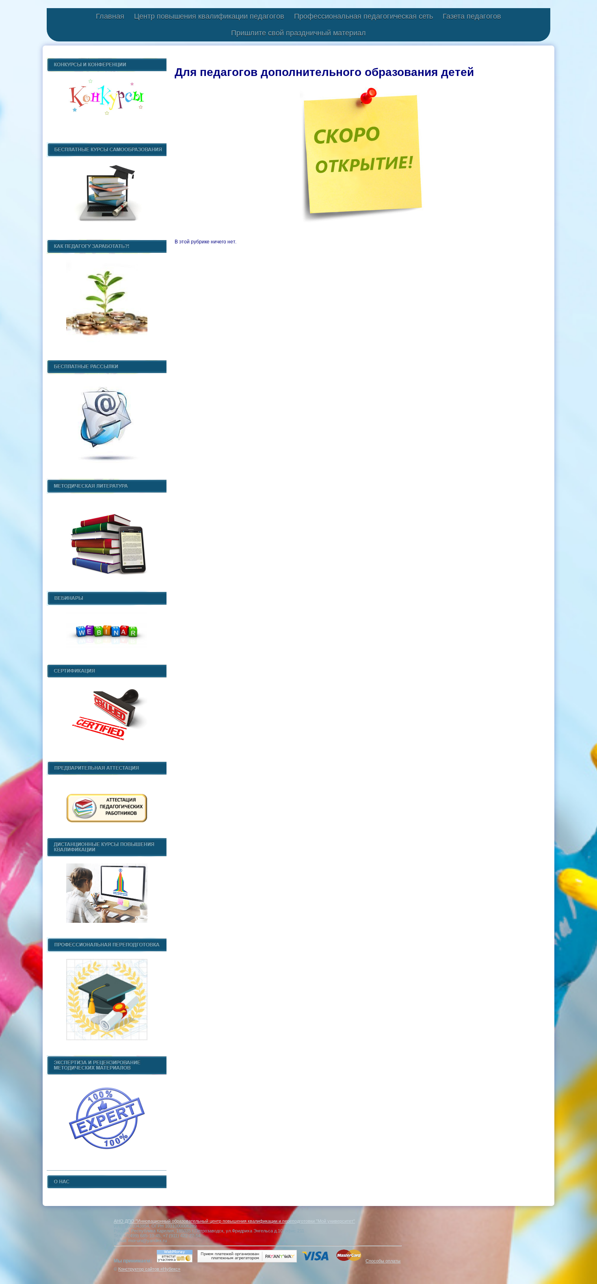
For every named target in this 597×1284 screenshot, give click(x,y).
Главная (110, 16)
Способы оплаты (383, 1260)
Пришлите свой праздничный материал (298, 33)
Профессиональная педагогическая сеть (363, 16)
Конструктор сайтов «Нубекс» (149, 1269)
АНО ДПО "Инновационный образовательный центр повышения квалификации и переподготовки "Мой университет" (234, 1221)
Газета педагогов (472, 16)
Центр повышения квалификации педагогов (209, 16)
